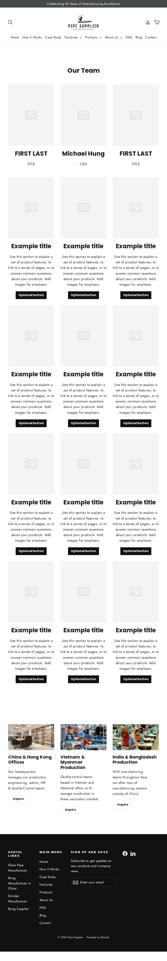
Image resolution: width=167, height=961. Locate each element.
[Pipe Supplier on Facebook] (125, 853)
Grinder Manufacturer (17, 898)
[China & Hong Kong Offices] (31, 737)
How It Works (32, 37)
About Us (112, 37)
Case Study (53, 37)
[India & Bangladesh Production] (136, 737)
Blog (138, 37)
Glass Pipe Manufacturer (17, 868)
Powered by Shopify (98, 937)
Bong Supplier (18, 908)
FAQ (129, 37)
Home (15, 37)
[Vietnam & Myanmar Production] (83, 737)
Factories (72, 37)
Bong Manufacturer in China (19, 883)
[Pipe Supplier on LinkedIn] (133, 853)
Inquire (18, 799)
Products (92, 37)
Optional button (31, 295)
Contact (150, 37)
